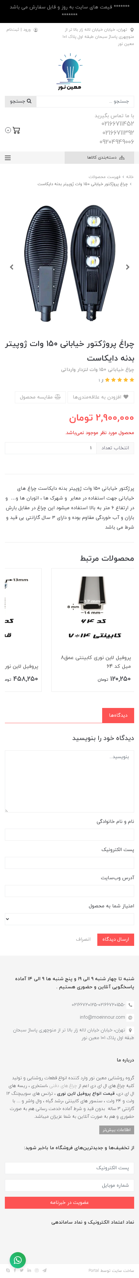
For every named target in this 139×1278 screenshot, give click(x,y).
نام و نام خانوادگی (115, 821)
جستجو (18, 101)
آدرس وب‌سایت (117, 878)
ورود (27, 30)
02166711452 (118, 124)
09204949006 (117, 142)
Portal (94, 1271)
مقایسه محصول (37, 397)
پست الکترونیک (118, 849)
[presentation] (128, 267)
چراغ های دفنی (63, 1086)
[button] (13, 129)
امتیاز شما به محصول (111, 906)
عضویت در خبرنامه (69, 1202)
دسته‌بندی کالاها (102, 158)
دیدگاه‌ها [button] (118, 715)
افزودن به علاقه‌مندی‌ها (98, 397)
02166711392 (118, 133)
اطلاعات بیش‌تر (117, 1130)
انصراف (83, 939)
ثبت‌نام (12, 30)
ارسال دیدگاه (115, 939)
